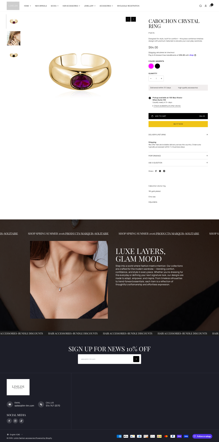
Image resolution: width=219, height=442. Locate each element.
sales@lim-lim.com (24, 405)
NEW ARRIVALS (41, 6)
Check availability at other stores (167, 106)
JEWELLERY (88, 6)
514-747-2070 (53, 405)
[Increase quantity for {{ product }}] (161, 78)
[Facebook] (156, 171)
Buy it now (178, 124)
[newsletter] (136, 359)
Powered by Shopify (44, 438)
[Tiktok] (21, 420)
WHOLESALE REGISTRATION (128, 6)
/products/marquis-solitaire (103, 233)
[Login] (205, 5)
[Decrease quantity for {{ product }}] (151, 78)
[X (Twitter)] (160, 171)
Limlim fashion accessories (25, 438)
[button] (128, 19)
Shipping (152, 52)
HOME (26, 6)
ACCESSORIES (105, 6)
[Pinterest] (164, 171)
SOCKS (53, 6)
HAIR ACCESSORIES (70, 6)
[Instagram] (15, 420)
